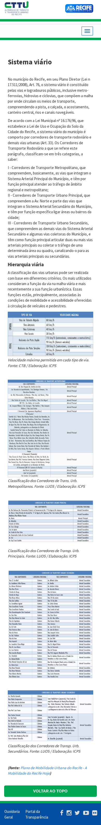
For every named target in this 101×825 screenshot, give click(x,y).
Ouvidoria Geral (12, 814)
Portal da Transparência (35, 814)
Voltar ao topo (50, 791)
